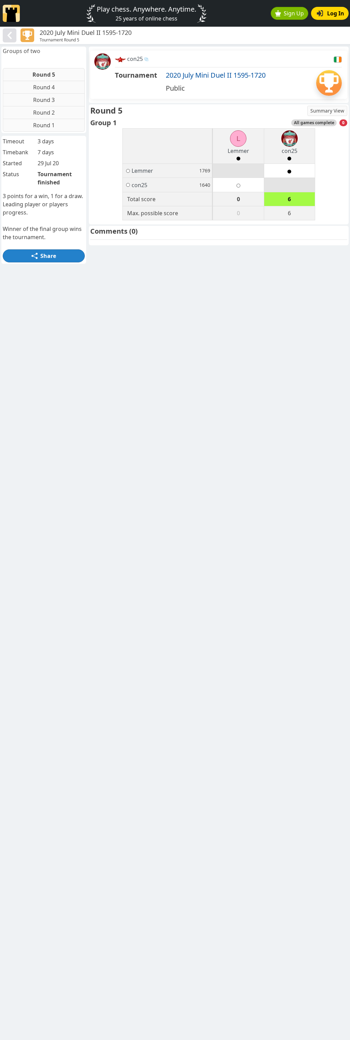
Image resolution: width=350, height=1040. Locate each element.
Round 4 (44, 87)
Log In (335, 13)
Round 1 (44, 125)
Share (48, 256)
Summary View (327, 110)
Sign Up (294, 13)
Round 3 (44, 100)
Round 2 (44, 112)
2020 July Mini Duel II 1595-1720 (216, 75)
